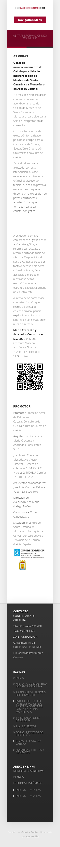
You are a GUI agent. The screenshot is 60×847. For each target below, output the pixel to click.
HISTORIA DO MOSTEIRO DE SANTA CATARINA (31, 685)
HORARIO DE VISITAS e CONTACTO (30, 751)
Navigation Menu (30, 20)
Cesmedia (32, 836)
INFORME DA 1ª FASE (29, 790)
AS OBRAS (20, 56)
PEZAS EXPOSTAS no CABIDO (28, 742)
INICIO (20, 677)
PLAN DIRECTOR (26, 726)
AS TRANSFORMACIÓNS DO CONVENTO (30, 37)
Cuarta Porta (29, 832)
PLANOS (18, 777)
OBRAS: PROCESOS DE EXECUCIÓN (29, 734)
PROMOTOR (21, 406)
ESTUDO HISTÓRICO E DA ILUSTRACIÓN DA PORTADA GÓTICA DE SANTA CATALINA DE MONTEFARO (29, 706)
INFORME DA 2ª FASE (29, 796)
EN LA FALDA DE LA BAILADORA (28, 719)
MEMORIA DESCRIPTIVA (28, 771)
